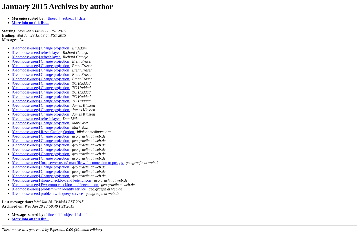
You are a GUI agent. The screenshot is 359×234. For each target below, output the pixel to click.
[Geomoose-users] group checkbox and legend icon (52, 180)
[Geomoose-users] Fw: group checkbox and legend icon (55, 185)
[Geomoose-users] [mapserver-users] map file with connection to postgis (68, 163)
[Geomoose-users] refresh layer (36, 52)
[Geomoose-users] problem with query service (48, 193)
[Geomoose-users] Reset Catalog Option (43, 132)
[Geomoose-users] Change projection (41, 48)
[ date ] (82, 18)
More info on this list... (30, 23)
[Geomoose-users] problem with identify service (49, 189)
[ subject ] (68, 18)
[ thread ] (53, 18)
